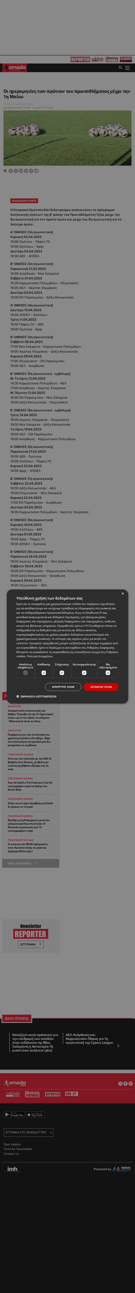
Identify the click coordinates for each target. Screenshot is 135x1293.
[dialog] (67, 647)
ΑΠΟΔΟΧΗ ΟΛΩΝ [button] (101, 686)
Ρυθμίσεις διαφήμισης (100, 647)
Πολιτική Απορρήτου (40, 656)
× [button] (122, 593)
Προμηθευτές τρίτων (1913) (74, 625)
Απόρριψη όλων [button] (63, 686)
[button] (36, 696)
